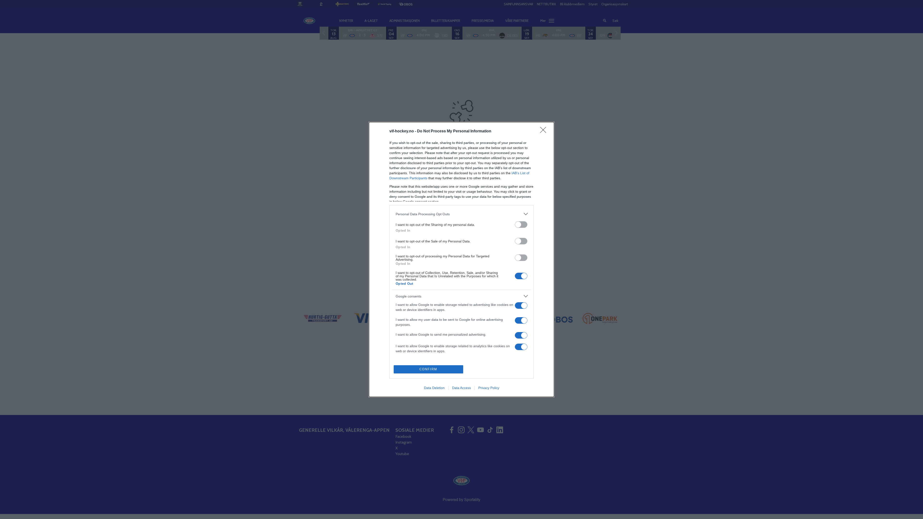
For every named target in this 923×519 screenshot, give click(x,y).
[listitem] (461, 213)
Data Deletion (434, 388)
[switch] (521, 224)
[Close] (544, 131)
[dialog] (461, 259)
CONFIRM (428, 369)
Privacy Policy (488, 388)
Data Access (461, 388)
